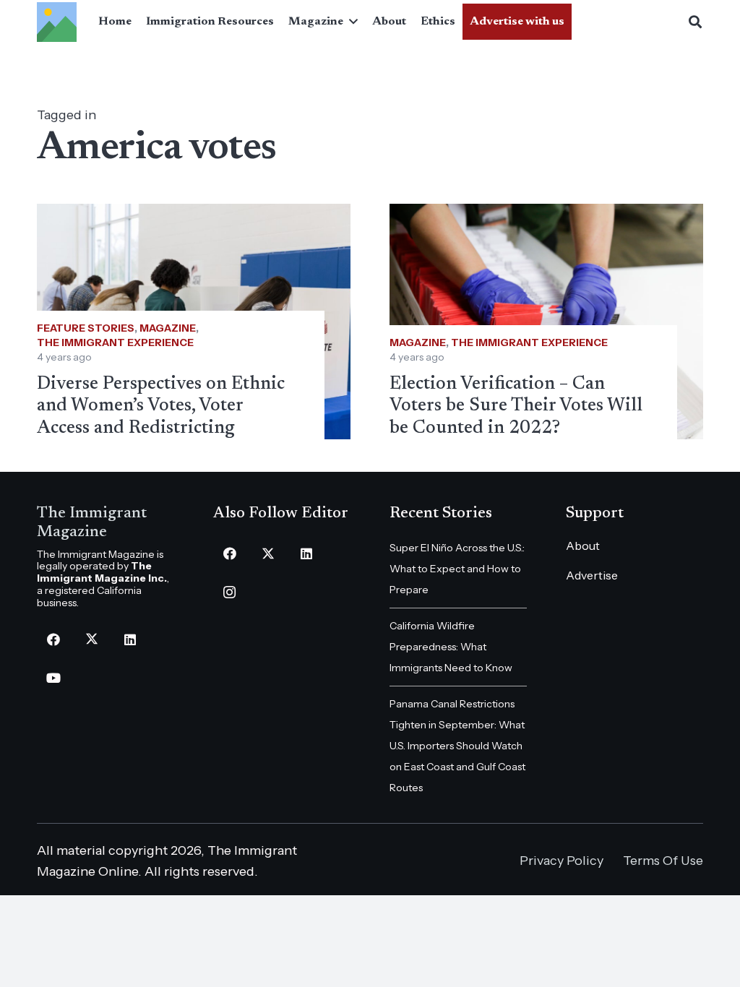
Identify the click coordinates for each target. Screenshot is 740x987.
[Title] (57, 22)
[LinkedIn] (129, 640)
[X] (91, 640)
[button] (350, 22)
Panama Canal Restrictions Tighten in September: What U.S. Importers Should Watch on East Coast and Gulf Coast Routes (457, 745)
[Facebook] (53, 640)
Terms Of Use (663, 861)
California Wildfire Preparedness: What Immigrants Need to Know (451, 646)
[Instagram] (229, 592)
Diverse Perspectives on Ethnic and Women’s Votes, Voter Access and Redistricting (161, 406)
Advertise (592, 575)
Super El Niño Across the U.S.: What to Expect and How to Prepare (457, 568)
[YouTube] (53, 678)
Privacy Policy (561, 861)
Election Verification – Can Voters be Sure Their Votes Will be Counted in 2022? (516, 406)
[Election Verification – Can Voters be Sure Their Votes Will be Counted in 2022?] (546, 321)
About (583, 545)
